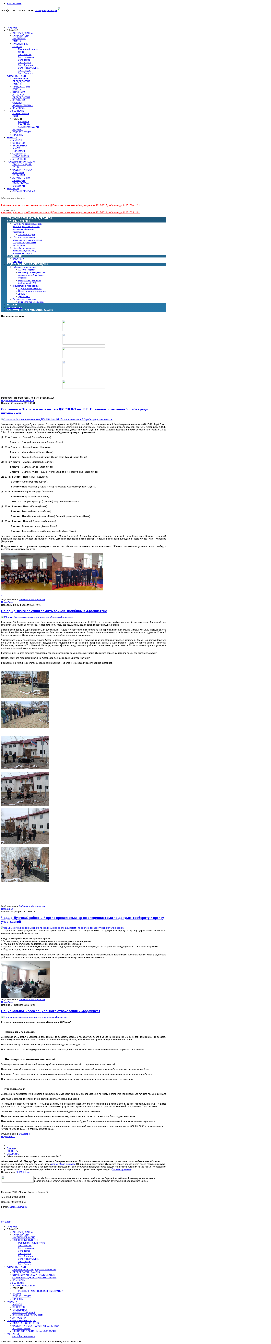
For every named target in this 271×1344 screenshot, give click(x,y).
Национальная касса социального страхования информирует (50, 1011)
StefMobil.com (23, 1172)
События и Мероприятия (32, 599)
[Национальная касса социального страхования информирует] (34, 1017)
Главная (11, 1148)
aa (55, 10)
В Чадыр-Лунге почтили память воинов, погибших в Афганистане (54, 611)
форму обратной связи (63, 1164)
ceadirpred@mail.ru (44, 10)
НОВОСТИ (12, 1151)
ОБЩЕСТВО (13, 1153)
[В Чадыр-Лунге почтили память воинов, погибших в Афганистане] (37, 617)
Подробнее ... (8, 602)
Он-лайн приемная (121, 1169)
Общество (24, 1134)
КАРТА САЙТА (14, 3)
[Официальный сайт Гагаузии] (84, 376)
